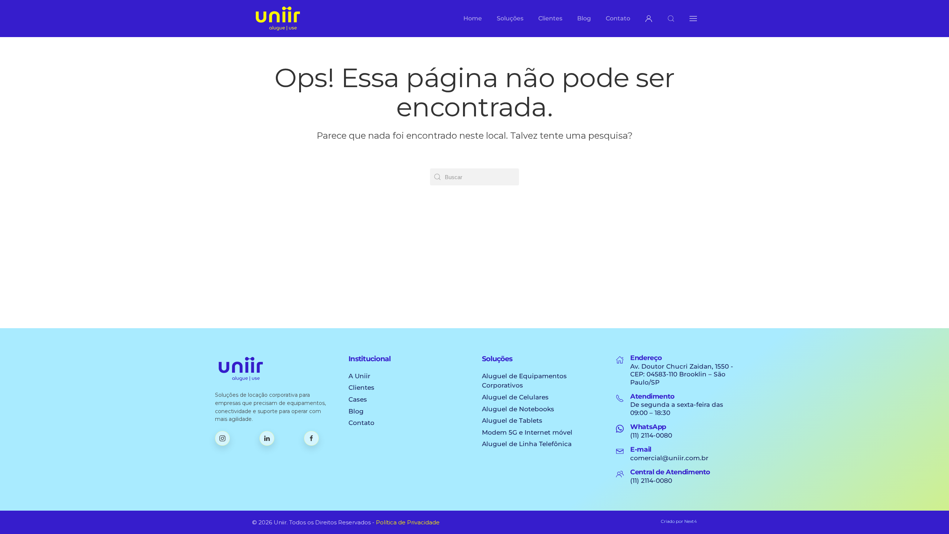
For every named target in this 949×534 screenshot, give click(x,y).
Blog (584, 18)
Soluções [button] (510, 18)
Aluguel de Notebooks (518, 409)
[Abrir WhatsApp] (930, 515)
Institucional (369, 359)
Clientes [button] (550, 18)
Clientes (361, 387)
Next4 (690, 521)
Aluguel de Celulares (515, 397)
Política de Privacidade (408, 522)
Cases (357, 399)
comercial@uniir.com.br (669, 458)
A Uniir (359, 376)
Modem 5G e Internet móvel (527, 432)
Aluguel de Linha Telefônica (527, 444)
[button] (671, 18)
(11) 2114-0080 (651, 435)
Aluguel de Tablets (512, 420)
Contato (618, 18)
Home (472, 18)
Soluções (497, 359)
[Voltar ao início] (278, 18)
